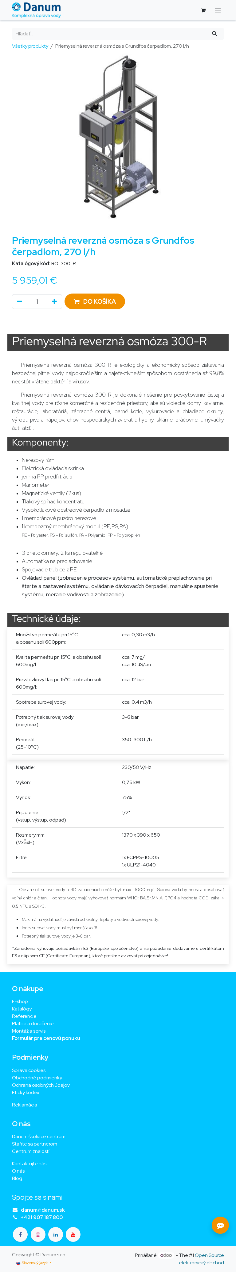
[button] (95, 301)
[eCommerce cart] (203, 10)
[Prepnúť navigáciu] (218, 10)
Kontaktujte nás (29, 1163)
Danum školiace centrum (38, 1136)
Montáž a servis (28, 1031)
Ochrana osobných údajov (41, 1085)
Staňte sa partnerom (34, 1144)
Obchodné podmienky (37, 1077)
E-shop (20, 1001)
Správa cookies (28, 1070)
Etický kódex (26, 1092)
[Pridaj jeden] (54, 301)
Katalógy (22, 1009)
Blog (17, 1178)
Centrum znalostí (30, 1151)
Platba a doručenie (33, 1023)
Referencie (24, 1016)
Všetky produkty (30, 46)
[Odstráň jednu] (19, 301)
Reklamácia (24, 1105)
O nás (18, 1171)
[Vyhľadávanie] (214, 34)
